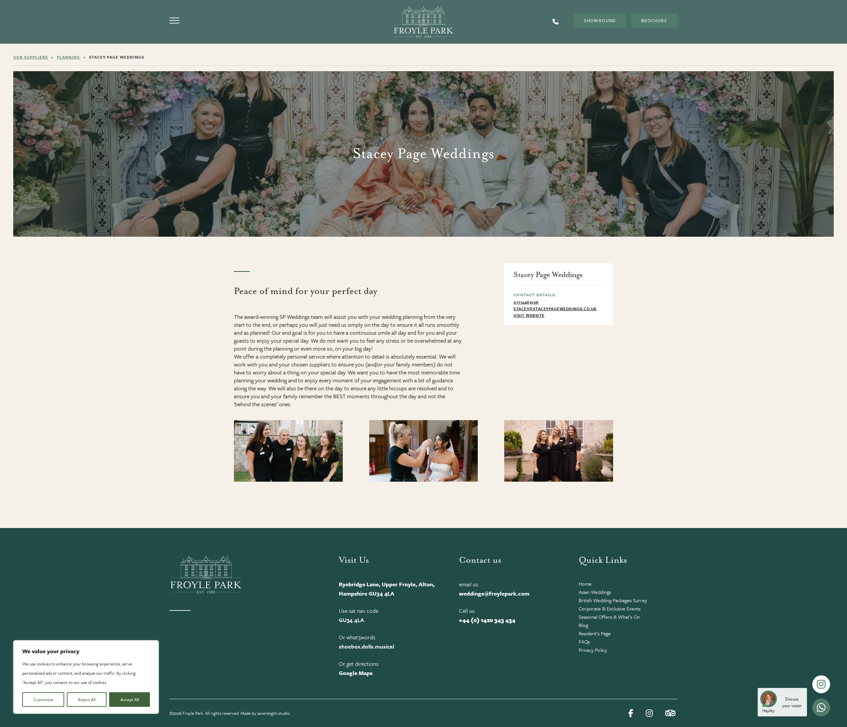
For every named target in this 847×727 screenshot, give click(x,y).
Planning (68, 57)
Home (585, 583)
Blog (583, 625)
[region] (86, 677)
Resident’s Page (595, 633)
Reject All (87, 699)
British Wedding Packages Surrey (613, 600)
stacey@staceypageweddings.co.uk (555, 309)
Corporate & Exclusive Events (610, 608)
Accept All (129, 699)
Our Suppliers (30, 57)
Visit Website (529, 315)
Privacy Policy (593, 650)
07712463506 (526, 302)
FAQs (584, 641)
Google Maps (356, 673)
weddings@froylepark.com (494, 593)
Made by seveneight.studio (265, 713)
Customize (43, 699)
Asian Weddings (595, 592)
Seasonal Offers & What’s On (609, 616)
